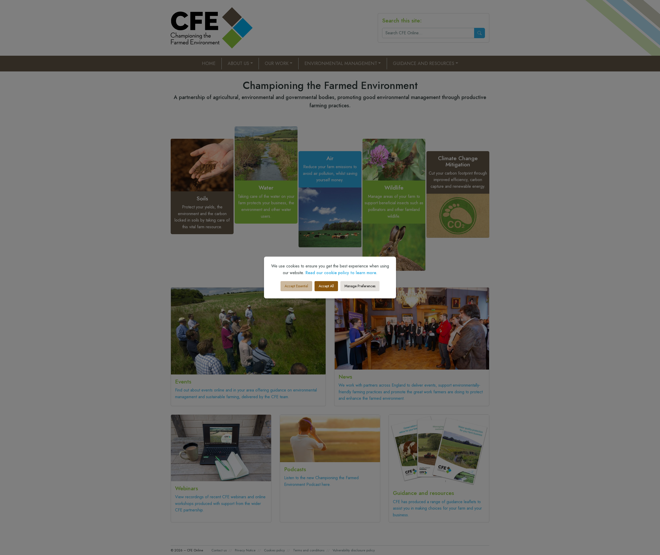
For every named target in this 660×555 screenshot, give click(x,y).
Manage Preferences (359, 286)
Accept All (326, 286)
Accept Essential (296, 286)
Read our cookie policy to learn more (341, 273)
